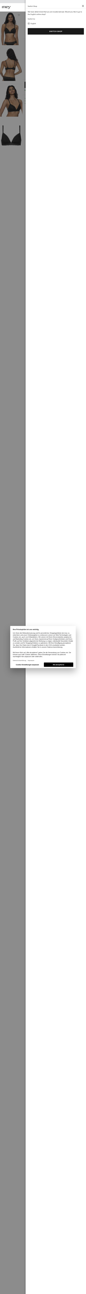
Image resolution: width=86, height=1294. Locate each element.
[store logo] (6, 7)
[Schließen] (83, 6)
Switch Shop (55, 31)
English (33, 23)
